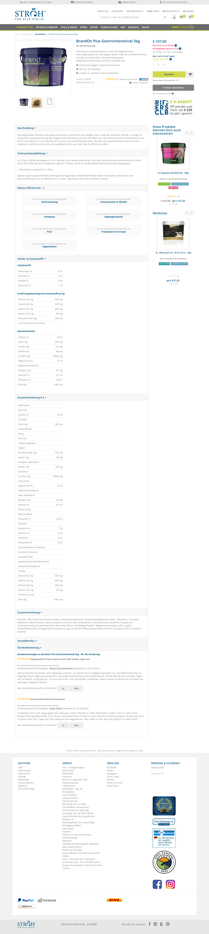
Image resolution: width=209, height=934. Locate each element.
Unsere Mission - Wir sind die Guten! (81, 862)
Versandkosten (108, 750)
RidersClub (68, 770)
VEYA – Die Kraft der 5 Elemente (78, 859)
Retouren (67, 840)
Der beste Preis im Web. (74, 804)
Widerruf (22, 785)
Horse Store (113, 785)
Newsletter (23, 779)
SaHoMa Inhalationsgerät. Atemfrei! (80, 843)
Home (17, 34)
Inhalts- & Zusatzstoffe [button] (30, 258)
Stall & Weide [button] (69, 27)
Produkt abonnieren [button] (173, 87)
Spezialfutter (40, 34)
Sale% (145, 27)
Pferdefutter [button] (25, 27)
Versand (179, 52)
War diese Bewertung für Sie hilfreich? (37, 688)
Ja (63, 688)
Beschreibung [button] (25, 128)
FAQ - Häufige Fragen (73, 767)
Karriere (66, 831)
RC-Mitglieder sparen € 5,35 (166, 48)
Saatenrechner (70, 801)
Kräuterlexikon (69, 837)
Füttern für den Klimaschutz (76, 834)
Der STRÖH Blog (26, 788)
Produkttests (171, 11)
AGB (20, 767)
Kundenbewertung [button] (28, 647)
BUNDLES (133, 27)
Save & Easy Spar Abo (162, 93)
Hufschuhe (68, 828)
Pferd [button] (83, 27)
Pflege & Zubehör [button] (47, 27)
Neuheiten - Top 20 (72, 788)
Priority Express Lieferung (75, 810)
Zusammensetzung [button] (28, 612)
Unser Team (113, 776)
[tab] (81, 128)
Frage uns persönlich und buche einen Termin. (82, 867)
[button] (173, 17)
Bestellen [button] (169, 74)
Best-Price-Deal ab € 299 (74, 779)
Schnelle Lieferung (84, 2)
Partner (110, 779)
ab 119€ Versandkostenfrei (175, 2)
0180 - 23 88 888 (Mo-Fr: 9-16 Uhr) (37, 2)
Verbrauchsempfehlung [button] (31, 153)
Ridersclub (103, 11)
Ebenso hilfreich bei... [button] (30, 188)
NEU (123, 27)
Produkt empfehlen (139, 82)
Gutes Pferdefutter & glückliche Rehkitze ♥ (78, 818)
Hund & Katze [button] (109, 27)
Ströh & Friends (115, 782)
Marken (188, 11)
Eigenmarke (117, 11)
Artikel (153, 11)
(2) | (118, 79)
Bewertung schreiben (129, 79)
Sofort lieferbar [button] (161, 59)
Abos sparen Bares (72, 846)
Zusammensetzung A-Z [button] (31, 397)
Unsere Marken (26, 782)
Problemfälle (135, 11)
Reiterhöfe (67, 773)
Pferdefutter (27, 34)
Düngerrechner (70, 798)
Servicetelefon (69, 794)
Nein (76, 688)
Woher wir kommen (72, 849)
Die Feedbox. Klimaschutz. (75, 807)
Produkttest (68, 791)
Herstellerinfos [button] (26, 641)
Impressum (24, 773)
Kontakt (22, 776)
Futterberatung (70, 782)
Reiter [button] (94, 27)
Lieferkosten (68, 785)
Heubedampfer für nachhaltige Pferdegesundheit (78, 824)
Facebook (111, 767)
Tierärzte (67, 776)
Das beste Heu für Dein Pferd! (77, 813)
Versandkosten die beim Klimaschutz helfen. (81, 854)
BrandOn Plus (88, 82)
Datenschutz (24, 770)
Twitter (110, 770)
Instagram (112, 773)
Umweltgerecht (129, 2)
